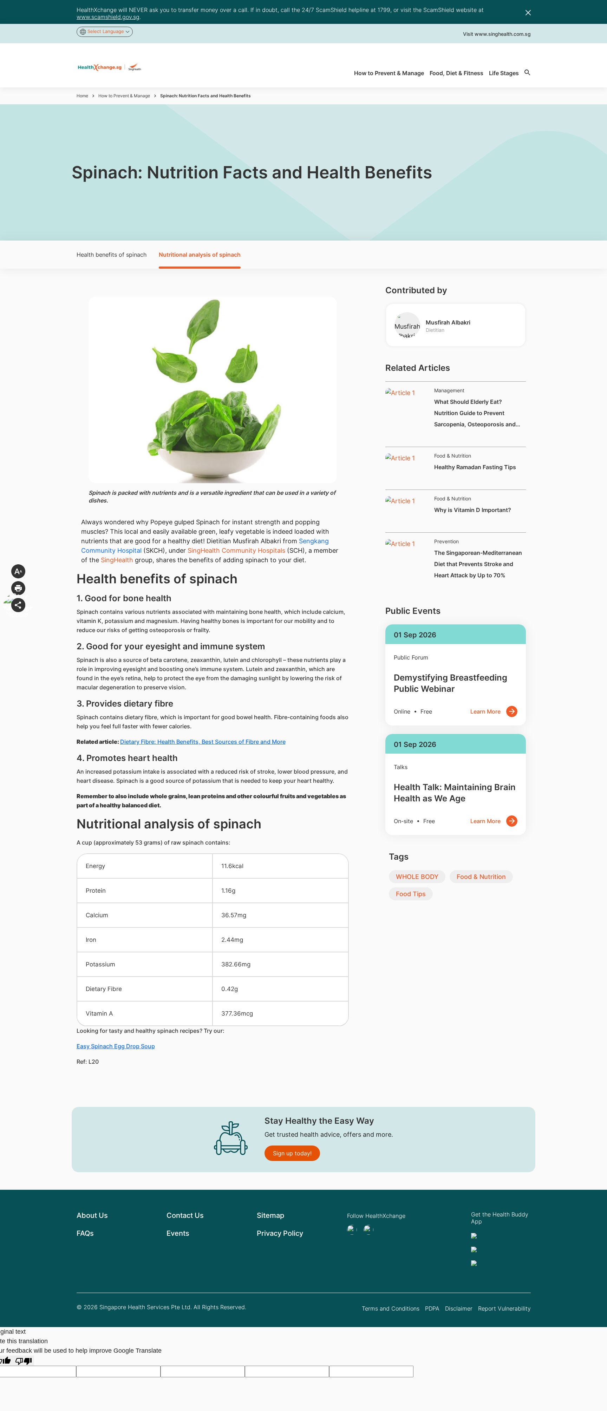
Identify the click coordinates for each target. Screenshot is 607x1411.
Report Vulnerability (504, 1308)
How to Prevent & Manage (124, 95)
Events (178, 1233)
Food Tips (411, 894)
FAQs (85, 1233)
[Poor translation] (23, 1361)
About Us (92, 1215)
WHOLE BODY (417, 876)
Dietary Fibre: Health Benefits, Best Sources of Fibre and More (203, 741)
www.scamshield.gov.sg (108, 16)
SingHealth (117, 560)
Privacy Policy (280, 1233)
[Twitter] (354, 1230)
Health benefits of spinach (111, 254)
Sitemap (270, 1215)
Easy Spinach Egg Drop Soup (116, 1046)
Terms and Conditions (390, 1308)
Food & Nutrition (481, 876)
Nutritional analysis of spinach (200, 254)
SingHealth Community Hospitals (236, 550)
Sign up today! (292, 1153)
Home (82, 95)
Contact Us (185, 1215)
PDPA (432, 1308)
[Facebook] (371, 1230)
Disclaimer (458, 1308)
